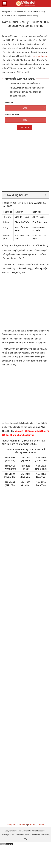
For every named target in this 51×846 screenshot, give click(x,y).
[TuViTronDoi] (25, 3)
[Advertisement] (25, 160)
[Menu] (4, 3)
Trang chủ (6, 12)
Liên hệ (41, 825)
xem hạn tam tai (40, 56)
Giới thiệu (22, 825)
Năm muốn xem (12, 114)
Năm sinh (9, 102)
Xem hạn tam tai (19, 12)
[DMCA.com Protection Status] (6, 844)
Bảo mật (32, 825)
